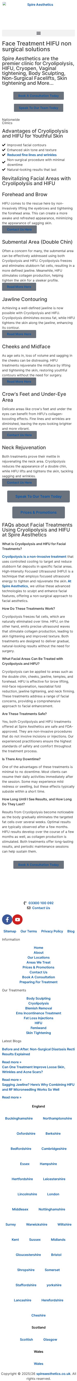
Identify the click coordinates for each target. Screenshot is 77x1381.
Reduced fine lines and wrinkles (32, 155)
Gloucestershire (28, 1255)
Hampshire (48, 1164)
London (53, 1194)
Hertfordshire (22, 1179)
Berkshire (53, 1133)
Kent (15, 1239)
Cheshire (38, 1315)
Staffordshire (26, 1285)
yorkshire (54, 1285)
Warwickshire (36, 1224)
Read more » (12, 1062)
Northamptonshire (57, 1118)
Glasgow (50, 1339)
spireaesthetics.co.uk (53, 1374)
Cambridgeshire (54, 1149)
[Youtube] (17, 919)
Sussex (35, 1239)
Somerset (52, 1270)
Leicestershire (54, 1179)
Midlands (58, 1239)
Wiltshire (64, 1224)
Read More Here (19, 287)
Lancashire (22, 1300)
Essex (25, 1164)
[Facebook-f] (7, 919)
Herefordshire (52, 1300)
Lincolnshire (27, 1194)
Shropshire (25, 1270)
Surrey (11, 1224)
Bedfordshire (21, 1149)
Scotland (39, 1327)
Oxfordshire (26, 1133)
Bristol (56, 1255)
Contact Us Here (19, 229)
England (38, 1106)
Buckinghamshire (19, 1118)
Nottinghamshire (52, 1209)
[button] (38, 33)
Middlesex (20, 1209)
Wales (38, 1351)
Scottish (26, 1339)
